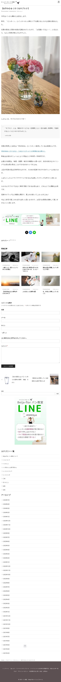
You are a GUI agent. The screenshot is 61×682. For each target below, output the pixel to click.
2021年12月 (6, 616)
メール (3, 317)
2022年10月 (6, 574)
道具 (4, 490)
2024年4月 (6, 504)
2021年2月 (6, 653)
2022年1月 (6, 612)
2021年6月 (6, 641)
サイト (3, 325)
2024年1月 (6, 516)
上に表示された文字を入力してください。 (14, 338)
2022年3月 (6, 603)
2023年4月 (6, 550)
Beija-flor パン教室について (10, 456)
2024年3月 (6, 508)
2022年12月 (6, 566)
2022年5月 (6, 595)
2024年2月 (6, 512)
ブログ (15, 671)
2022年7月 (6, 587)
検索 (2, 391)
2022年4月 (6, 599)
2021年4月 (6, 649)
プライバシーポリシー (23, 671)
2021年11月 (6, 620)
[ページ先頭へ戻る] (25, 646)
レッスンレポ (6, 475)
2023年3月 (6, 554)
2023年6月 (6, 541)
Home (2, 660)
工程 (4, 478)
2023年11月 (6, 525)
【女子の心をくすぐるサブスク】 (27, 660)
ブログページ (9, 660)
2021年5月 (6, 645)
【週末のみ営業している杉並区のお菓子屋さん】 (40, 379)
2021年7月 (6, 636)
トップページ (6, 668)
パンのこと (6, 463)
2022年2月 (6, 607)
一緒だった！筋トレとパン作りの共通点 (10, 268)
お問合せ (45, 671)
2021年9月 (6, 628)
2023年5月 (6, 545)
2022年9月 (6, 579)
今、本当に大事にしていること (50, 292)
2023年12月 (6, 521)
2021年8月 (6, 632)
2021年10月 (6, 624)
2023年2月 (6, 558)
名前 (2, 310)
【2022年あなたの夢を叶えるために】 (10, 292)
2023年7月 (6, 537)
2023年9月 (6, 533)
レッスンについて (7, 471)
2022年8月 (6, 583)
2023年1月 (6, 562)
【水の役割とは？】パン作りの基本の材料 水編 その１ (20, 379)
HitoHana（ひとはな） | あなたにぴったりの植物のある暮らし (23, 151)
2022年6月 (6, 591)
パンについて (6, 460)
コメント (4, 346)
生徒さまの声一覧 (54, 668)
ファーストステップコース (22, 668)
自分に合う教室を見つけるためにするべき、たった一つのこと (30, 269)
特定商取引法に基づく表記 (35, 671)
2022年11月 (6, 570)
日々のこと (20, 11)
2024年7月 (6, 500)
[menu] (58, 2)
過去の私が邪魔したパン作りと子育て (50, 268)
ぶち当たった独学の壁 (29, 291)
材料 (4, 486)
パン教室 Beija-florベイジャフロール (33, 679)
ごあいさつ (12, 668)
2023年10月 (6, 529)
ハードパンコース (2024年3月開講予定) (39, 668)
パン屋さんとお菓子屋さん (10, 467)
